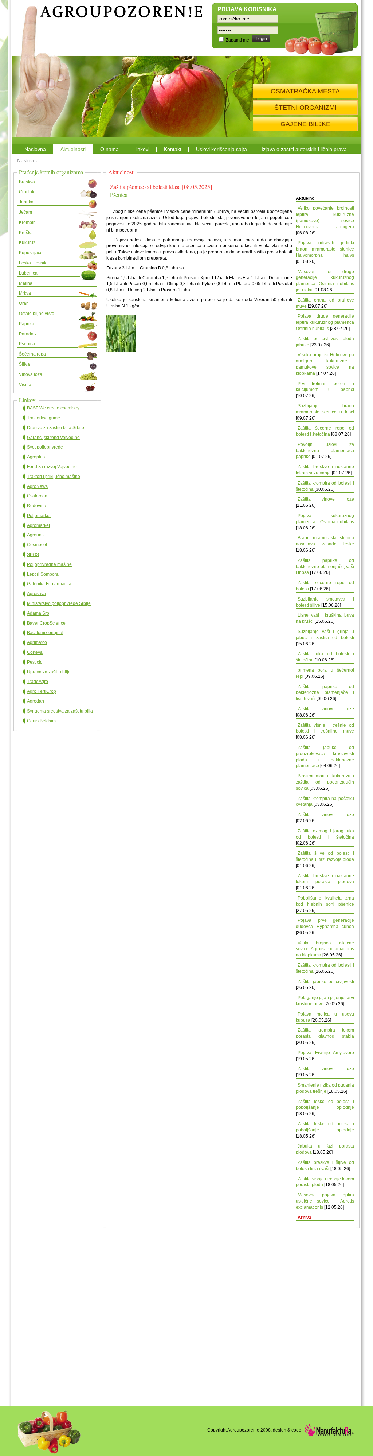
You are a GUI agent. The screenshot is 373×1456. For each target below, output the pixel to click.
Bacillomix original (45, 632)
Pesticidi (35, 662)
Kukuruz (27, 242)
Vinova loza (30, 374)
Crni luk (26, 191)
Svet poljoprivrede (45, 447)
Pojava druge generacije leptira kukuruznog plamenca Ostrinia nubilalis (325, 322)
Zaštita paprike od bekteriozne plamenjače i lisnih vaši (325, 693)
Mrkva (25, 293)
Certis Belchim (41, 720)
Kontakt (172, 149)
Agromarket (38, 525)
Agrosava (36, 593)
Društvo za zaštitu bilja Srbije (55, 427)
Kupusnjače (31, 252)
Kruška (26, 232)
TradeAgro (37, 681)
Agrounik (36, 534)
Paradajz (28, 334)
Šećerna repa (32, 354)
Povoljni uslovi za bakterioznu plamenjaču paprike (325, 450)
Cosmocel (37, 544)
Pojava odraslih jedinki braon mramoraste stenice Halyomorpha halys (325, 249)
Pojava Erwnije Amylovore (326, 1052)
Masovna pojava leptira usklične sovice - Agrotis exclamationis (325, 1201)
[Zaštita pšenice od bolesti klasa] (121, 350)
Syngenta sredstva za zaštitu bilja (60, 711)
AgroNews (37, 486)
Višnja (25, 384)
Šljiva (24, 364)
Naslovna (35, 149)
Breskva (27, 182)
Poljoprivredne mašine (49, 564)
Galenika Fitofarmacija (49, 583)
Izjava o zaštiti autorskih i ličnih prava (304, 149)
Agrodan (35, 701)
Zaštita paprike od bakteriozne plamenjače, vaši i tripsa (325, 566)
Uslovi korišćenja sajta (221, 149)
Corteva (35, 652)
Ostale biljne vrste (36, 313)
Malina (25, 283)
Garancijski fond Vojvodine (53, 437)
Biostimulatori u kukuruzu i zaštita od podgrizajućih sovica (325, 782)
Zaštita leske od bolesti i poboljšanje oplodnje (325, 1104)
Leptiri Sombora (43, 574)
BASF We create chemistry (53, 408)
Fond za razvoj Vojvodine (52, 466)
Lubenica (28, 273)
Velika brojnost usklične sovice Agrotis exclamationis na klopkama (325, 949)
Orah (24, 303)
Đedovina (36, 505)
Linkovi (141, 149)
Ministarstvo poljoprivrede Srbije (59, 603)
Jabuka (26, 202)
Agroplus (36, 456)
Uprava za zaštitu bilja (49, 672)
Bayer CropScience (46, 623)
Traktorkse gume (43, 417)
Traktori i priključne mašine (53, 476)
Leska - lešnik (32, 262)
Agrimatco (37, 642)
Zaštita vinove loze (326, 499)
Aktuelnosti (73, 149)
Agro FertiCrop (41, 691)
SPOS (33, 554)
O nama (109, 149)
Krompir (27, 222)
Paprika (26, 323)
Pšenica (27, 343)
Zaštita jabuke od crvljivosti (326, 981)
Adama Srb (38, 613)
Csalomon (37, 495)
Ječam (25, 212)
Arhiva (304, 1217)
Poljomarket (39, 515)
